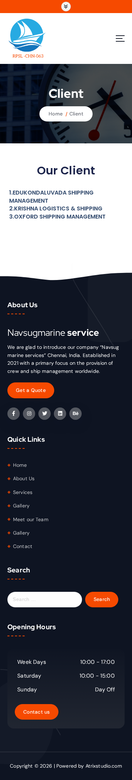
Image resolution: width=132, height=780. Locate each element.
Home (56, 114)
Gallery (21, 505)
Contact (22, 546)
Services (22, 492)
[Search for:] (44, 599)
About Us (23, 478)
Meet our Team (31, 519)
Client (76, 114)
